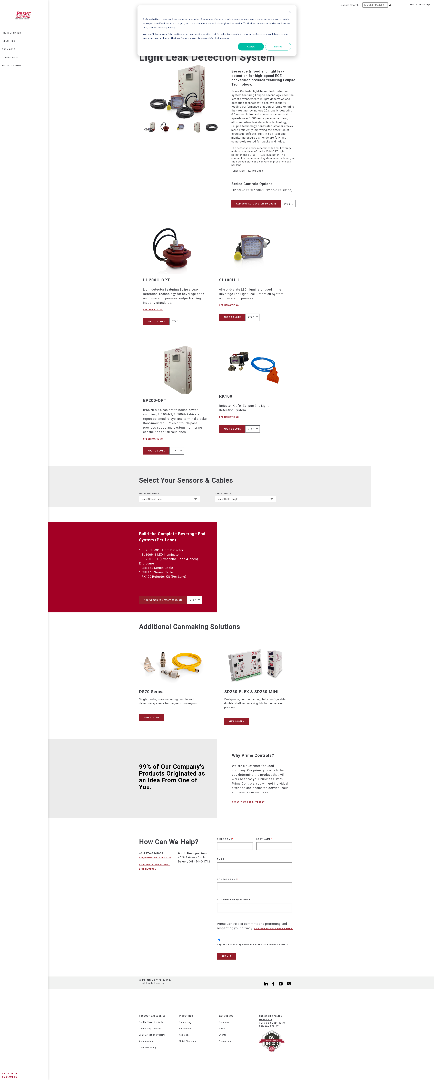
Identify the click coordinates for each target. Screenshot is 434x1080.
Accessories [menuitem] (146, 1041)
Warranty (265, 1019)
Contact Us (9, 1077)
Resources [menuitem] (225, 1041)
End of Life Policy (270, 1016)
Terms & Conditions (272, 1023)
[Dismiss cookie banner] (290, 13)
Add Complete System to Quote (256, 204)
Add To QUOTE (156, 321)
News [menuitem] (222, 1028)
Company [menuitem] (224, 1022)
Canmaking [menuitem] (185, 1022)
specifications (153, 309)
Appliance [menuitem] (184, 1035)
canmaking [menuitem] (8, 49)
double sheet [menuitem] (10, 57)
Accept (251, 46)
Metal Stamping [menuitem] (187, 1041)
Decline (278, 46)
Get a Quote (9, 1073)
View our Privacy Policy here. (273, 928)
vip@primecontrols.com (155, 858)
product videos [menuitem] (11, 65)
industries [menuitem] (8, 41)
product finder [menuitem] (11, 33)
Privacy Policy (269, 1026)
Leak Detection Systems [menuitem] (152, 1035)
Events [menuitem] (222, 1035)
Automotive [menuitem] (185, 1028)
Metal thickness (149, 493)
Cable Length (223, 493)
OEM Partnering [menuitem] (147, 1047)
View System (151, 717)
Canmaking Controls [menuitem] (150, 1028)
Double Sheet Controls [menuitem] (151, 1022)
